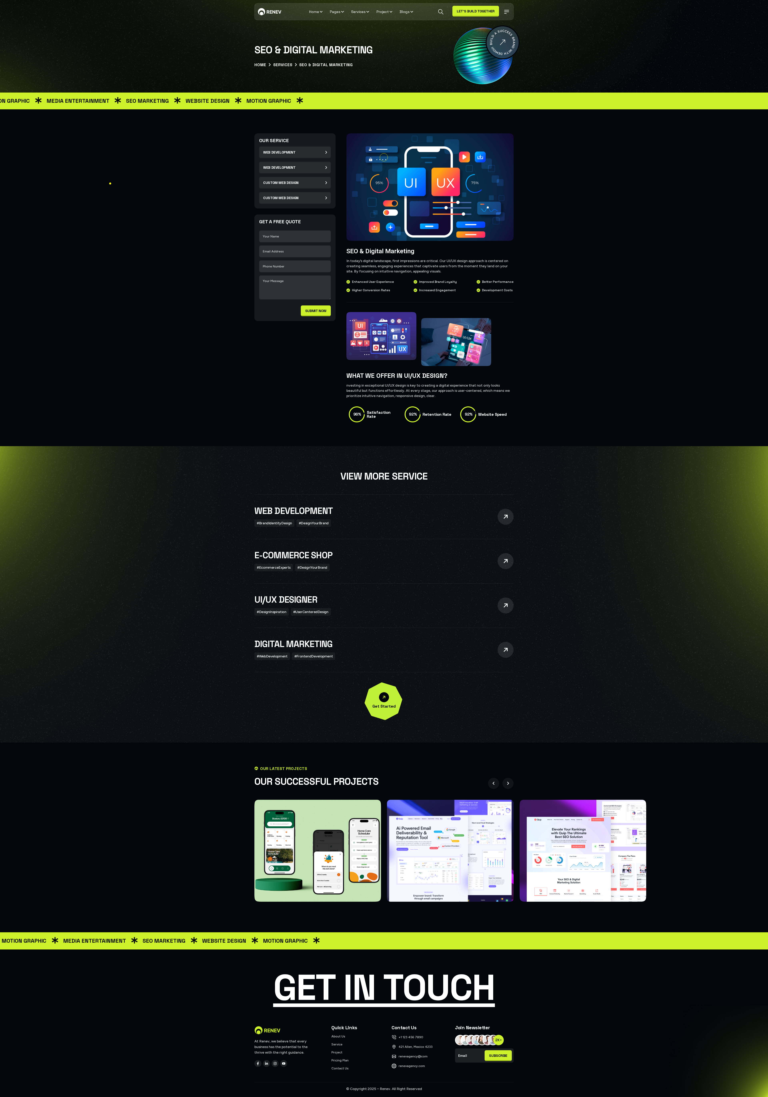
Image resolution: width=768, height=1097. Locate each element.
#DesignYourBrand (314, 523)
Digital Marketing (293, 644)
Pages (335, 11)
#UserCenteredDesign (310, 612)
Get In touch (384, 987)
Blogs (405, 11)
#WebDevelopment (272, 656)
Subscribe (498, 1055)
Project (382, 11)
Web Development (279, 152)
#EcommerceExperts (274, 567)
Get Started (384, 706)
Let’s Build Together (476, 11)
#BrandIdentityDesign (274, 523)
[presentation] (493, 783)
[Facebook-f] (257, 1063)
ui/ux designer (285, 599)
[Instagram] (275, 1063)
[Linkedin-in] (266, 1063)
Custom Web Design (281, 182)
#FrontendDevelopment (313, 656)
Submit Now (315, 310)
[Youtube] (283, 1063)
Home (314, 11)
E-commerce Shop (293, 555)
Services (358, 11)
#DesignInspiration (271, 612)
